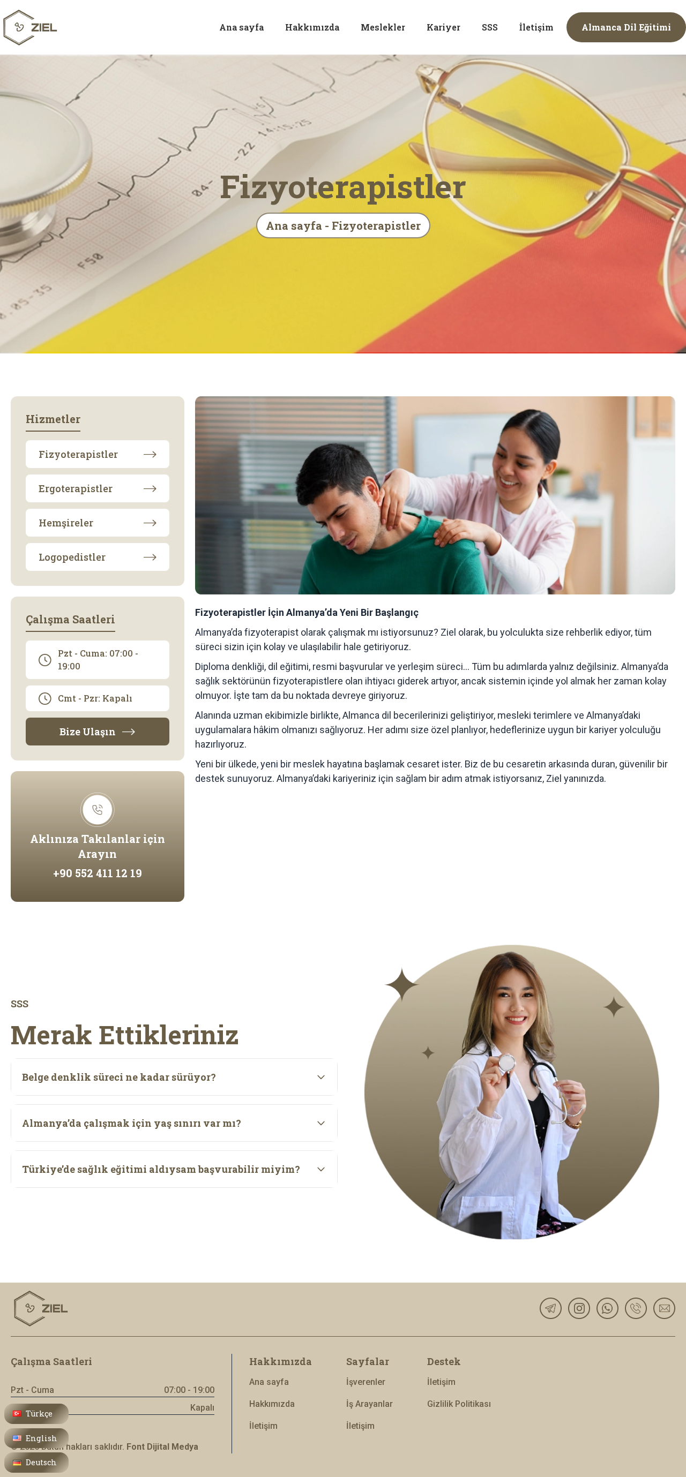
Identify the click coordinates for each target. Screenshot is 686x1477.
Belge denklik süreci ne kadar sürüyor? (119, 1077)
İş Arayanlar (369, 1404)
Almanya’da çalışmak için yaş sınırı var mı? (131, 1123)
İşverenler (365, 1382)
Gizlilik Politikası (459, 1404)
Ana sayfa (269, 1382)
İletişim (263, 1426)
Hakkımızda (272, 1404)
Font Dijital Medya (162, 1447)
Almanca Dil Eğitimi (626, 27)
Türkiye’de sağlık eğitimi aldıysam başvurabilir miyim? (161, 1169)
